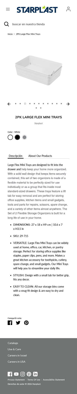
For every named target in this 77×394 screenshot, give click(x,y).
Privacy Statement (16, 380)
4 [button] (29, 103)
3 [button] (25, 104)
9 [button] (52, 103)
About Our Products (40, 155)
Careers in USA (16, 361)
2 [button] (20, 103)
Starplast (38, 123)
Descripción (15, 155)
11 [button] (61, 103)
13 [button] (40, 108)
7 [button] (43, 103)
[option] (38, 70)
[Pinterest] (29, 373)
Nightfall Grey (24, 137)
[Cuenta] (68, 7)
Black (17, 137)
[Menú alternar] (8, 9)
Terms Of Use (33, 380)
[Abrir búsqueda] (6, 24)
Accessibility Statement (54, 380)
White (10, 137)
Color (14, 132)
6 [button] (38, 103)
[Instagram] (22, 373)
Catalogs (13, 343)
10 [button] (56, 103)
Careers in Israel (17, 355)
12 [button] (36, 108)
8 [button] (47, 103)
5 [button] (34, 103)
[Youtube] (16, 373)
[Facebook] (10, 373)
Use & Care (14, 349)
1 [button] (15, 103)
